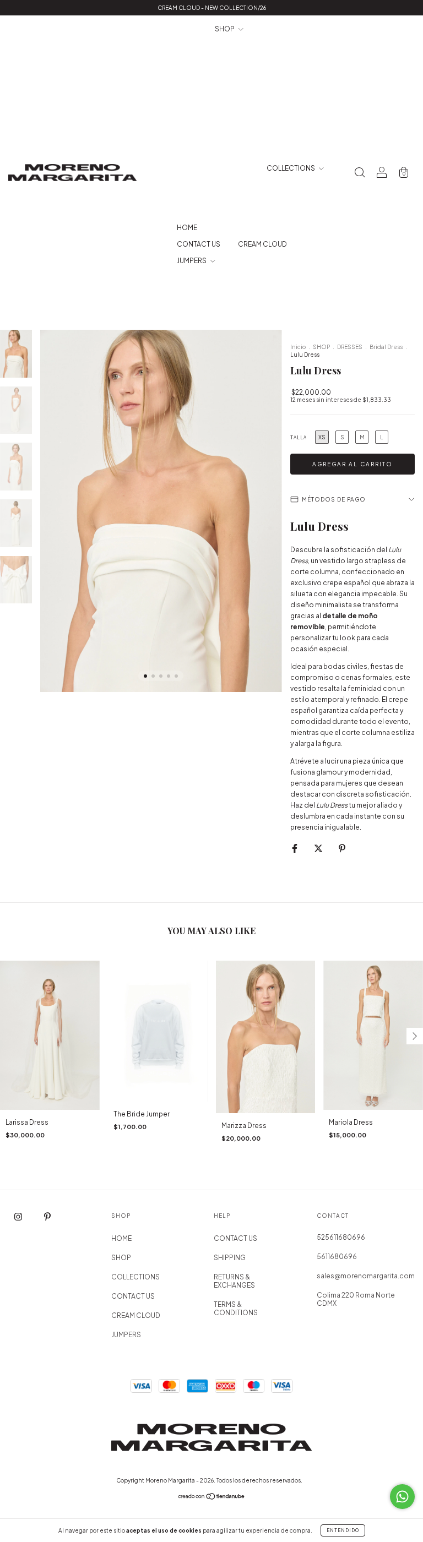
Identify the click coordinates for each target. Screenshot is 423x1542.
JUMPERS (192, 261)
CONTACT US (198, 244)
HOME (187, 228)
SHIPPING (230, 1258)
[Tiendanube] (211, 1498)
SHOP (225, 29)
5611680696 (337, 1256)
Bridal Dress (386, 347)
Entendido (343, 1530)
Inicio (298, 347)
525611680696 (341, 1237)
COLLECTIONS (291, 168)
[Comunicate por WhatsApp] (402, 1496)
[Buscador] (359, 174)
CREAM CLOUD (262, 244)
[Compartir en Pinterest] (342, 848)
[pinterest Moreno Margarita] (47, 1216)
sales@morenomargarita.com (366, 1276)
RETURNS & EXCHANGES (234, 1281)
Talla (298, 437)
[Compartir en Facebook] (295, 848)
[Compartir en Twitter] (319, 848)
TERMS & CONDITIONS (236, 1308)
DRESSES (349, 347)
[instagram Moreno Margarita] (18, 1216)
